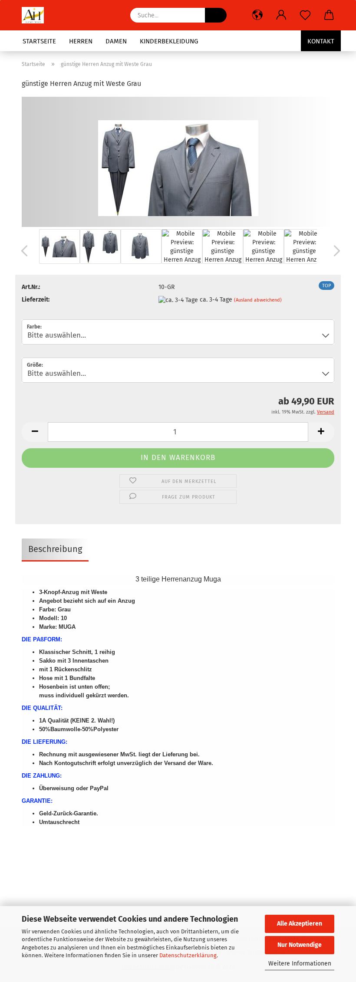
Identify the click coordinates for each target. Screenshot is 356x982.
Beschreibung (55, 549)
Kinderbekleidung (169, 41)
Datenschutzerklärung (188, 955)
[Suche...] (216, 15)
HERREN (80, 41)
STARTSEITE (39, 41)
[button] (257, 15)
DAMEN (116, 41)
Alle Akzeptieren (299, 923)
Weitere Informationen (299, 963)
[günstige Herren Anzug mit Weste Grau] (178, 161)
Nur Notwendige (299, 945)
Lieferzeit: (35, 299)
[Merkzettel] (305, 15)
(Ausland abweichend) (258, 300)
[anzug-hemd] (36, 15)
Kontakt (320, 41)
